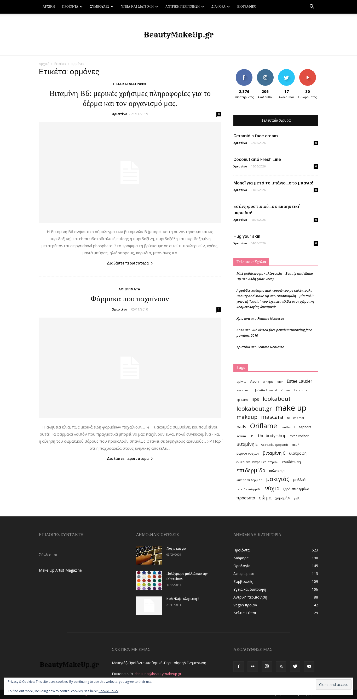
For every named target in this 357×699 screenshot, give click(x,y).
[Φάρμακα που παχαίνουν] (130, 368)
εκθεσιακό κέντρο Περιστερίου (258, 462)
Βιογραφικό (246, 6)
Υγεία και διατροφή (137, 6)
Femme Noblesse (270, 318)
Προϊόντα (70, 6)
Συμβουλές (99, 6)
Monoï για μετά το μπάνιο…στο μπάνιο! (273, 182)
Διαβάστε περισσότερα (128, 263)
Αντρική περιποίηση (182, 6)
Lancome (300, 390)
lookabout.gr (254, 408)
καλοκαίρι (277, 470)
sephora (305, 427)
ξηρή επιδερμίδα (296, 489)
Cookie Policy (108, 691)
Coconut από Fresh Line (257, 159)
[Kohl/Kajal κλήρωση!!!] (149, 605)
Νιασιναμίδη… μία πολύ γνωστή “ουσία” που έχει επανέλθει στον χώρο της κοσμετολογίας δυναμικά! (275, 301)
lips (255, 399)
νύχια (272, 488)
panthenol (288, 427)
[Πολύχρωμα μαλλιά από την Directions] (149, 580)
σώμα (265, 497)
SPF (252, 436)
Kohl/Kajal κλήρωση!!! (182, 599)
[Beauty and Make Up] (178, 35)
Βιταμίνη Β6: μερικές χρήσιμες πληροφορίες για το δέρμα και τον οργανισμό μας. (130, 99)
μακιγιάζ (277, 479)
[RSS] (281, 666)
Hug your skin (246, 236)
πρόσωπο (246, 498)
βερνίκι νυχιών (248, 453)
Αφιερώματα (129, 289)
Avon (254, 381)
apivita (241, 381)
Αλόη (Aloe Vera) (261, 279)
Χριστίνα (120, 114)
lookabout (277, 398)
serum (241, 436)
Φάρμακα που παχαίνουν (130, 299)
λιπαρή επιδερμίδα (249, 480)
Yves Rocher (299, 436)
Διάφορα (218, 6)
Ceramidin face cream (255, 135)
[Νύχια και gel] (149, 555)
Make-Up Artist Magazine (60, 570)
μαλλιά (299, 479)
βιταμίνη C (274, 453)
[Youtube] (309, 666)
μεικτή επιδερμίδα (249, 489)
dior (280, 382)
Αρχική (49, 6)
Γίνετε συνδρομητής (309, 73)
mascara (272, 416)
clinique (268, 382)
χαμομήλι (282, 498)
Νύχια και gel (176, 549)
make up (291, 408)
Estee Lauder (299, 381)
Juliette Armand (266, 390)
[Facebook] (238, 666)
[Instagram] (267, 666)
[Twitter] (295, 666)
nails (241, 426)
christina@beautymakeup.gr (158, 673)
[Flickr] (252, 666)
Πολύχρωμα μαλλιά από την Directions (187, 576)
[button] (312, 7)
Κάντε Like (244, 71)
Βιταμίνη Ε (247, 444)
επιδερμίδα (251, 470)
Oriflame (263, 426)
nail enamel (295, 418)
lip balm (242, 400)
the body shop (272, 435)
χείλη (297, 498)
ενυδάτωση (291, 461)
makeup (247, 417)
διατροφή (298, 453)
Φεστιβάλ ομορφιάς (275, 445)
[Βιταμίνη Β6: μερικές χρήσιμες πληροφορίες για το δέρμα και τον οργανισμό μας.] (130, 172)
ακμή (295, 445)
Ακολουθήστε (266, 71)
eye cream (244, 390)
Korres (286, 390)
